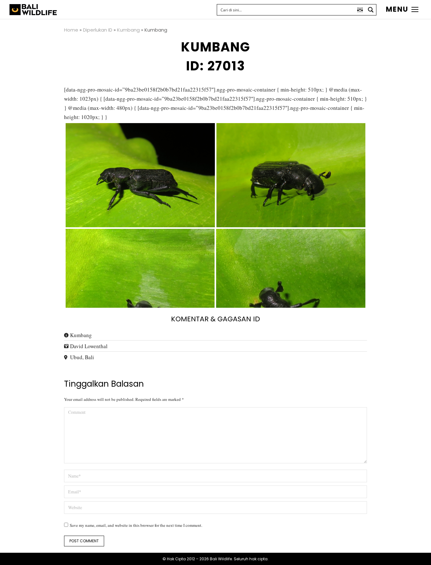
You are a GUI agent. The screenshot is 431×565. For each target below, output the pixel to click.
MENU (397, 9)
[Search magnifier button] (370, 9)
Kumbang (128, 30)
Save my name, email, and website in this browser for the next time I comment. (136, 525)
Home (71, 30)
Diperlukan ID (97, 30)
